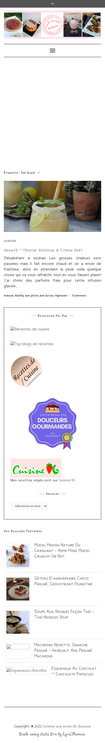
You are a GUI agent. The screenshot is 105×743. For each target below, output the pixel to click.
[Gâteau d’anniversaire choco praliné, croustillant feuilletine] (19, 589)
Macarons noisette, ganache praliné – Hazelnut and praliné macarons (63, 650)
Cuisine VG (67, 480)
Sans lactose (47, 295)
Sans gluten (31, 295)
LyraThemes (74, 734)
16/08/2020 (10, 241)
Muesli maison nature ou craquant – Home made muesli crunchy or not (62, 550)
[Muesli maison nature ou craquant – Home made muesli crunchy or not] (19, 555)
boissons (9, 295)
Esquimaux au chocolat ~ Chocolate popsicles (74, 671)
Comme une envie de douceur (67, 726)
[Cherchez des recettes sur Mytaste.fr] (31, 343)
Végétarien (61, 295)
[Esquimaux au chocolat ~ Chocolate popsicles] (28, 670)
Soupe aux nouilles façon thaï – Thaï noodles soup (64, 614)
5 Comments (79, 295)
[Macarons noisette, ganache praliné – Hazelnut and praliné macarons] (19, 650)
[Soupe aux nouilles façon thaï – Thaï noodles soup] (19, 622)
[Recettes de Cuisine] (29, 329)
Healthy (19, 295)
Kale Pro (49, 734)
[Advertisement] (52, 112)
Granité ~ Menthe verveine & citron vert (43, 250)
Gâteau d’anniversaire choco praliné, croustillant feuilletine (63, 580)
